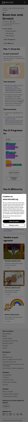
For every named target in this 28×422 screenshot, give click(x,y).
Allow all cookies (14, 221)
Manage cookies (14, 225)
